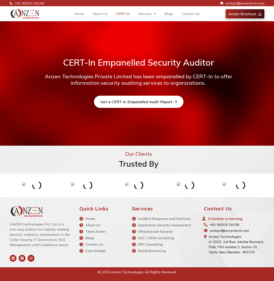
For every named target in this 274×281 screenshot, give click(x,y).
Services (145, 14)
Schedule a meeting (225, 218)
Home (79, 14)
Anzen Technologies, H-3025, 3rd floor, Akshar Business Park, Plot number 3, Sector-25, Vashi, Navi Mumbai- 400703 (236, 244)
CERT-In (123, 14)
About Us (99, 14)
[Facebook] (22, 258)
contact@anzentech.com (229, 230)
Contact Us (191, 14)
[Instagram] (31, 258)
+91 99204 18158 (224, 224)
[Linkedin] (13, 258)
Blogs (168, 14)
